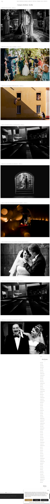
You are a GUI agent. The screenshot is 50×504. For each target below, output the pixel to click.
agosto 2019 (41, 424)
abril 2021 (41, 407)
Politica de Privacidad (37, 502)
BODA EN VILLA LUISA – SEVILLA (9, 7)
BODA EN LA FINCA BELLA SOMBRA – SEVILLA (11, 46)
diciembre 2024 (42, 373)
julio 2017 (41, 447)
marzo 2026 (41, 365)
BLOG (42, 1)
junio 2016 (41, 466)
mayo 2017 (41, 450)
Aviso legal (29, 496)
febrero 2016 (42, 472)
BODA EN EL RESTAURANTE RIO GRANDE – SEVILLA (12, 281)
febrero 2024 (42, 381)
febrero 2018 (42, 439)
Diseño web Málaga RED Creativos (5, 497)
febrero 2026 (42, 367)
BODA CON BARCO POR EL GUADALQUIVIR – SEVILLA (13, 124)
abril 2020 (41, 415)
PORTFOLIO (34, 1)
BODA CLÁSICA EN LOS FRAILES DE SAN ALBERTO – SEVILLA (14, 202)
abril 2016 (41, 469)
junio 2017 (41, 448)
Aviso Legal (42, 502)
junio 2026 (41, 362)
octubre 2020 (42, 410)
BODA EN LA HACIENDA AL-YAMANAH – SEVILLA (12, 320)
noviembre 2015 (42, 477)
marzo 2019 (41, 426)
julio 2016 (41, 464)
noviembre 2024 (42, 375)
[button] (48, 490)
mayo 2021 (41, 405)
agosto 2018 (41, 429)
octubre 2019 (42, 421)
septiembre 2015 (42, 479)
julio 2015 (41, 482)
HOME (18, 1)
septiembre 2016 (42, 461)
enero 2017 (41, 456)
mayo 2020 (41, 413)
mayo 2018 (41, 434)
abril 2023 (41, 386)
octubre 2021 (42, 399)
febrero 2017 (42, 455)
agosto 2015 (41, 480)
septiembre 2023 (42, 383)
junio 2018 (41, 432)
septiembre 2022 (42, 391)
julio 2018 (41, 431)
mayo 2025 (41, 370)
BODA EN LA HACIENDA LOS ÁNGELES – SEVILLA (12, 163)
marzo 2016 (41, 471)
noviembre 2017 (42, 442)
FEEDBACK (39, 1)
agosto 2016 (41, 463)
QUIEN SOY (30, 1)
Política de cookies (31, 502)
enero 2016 (41, 474)
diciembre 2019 (42, 418)
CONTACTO (45, 1)
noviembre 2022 (42, 389)
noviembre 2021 (42, 397)
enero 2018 (41, 440)
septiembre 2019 (42, 423)
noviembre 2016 (42, 458)
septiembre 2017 (42, 445)
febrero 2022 (42, 394)
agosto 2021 (41, 402)
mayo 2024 (41, 378)
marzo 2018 (41, 437)
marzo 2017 (41, 453)
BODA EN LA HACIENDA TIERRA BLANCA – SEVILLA (12, 85)
